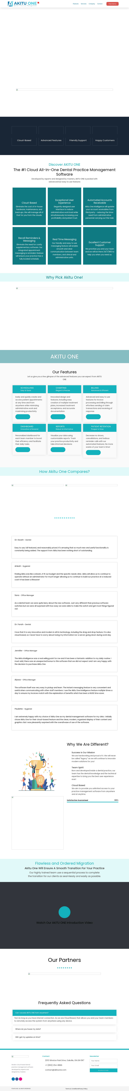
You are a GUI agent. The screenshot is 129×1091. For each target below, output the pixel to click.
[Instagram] (20, 1079)
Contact (99, 4)
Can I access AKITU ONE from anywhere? (31, 1013)
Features (76, 4)
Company (92, 4)
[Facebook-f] (17, 1079)
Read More (22, 416)
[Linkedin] (13, 1079)
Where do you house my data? (28, 1029)
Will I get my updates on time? (27, 1037)
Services (83, 4)
